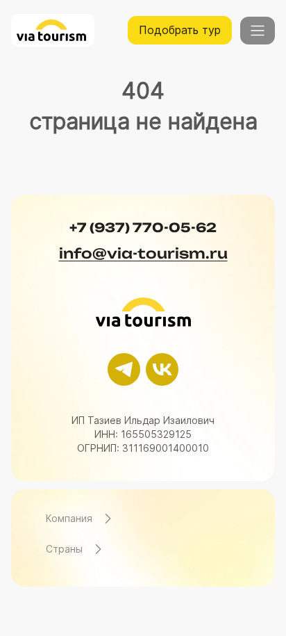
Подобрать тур (180, 30)
